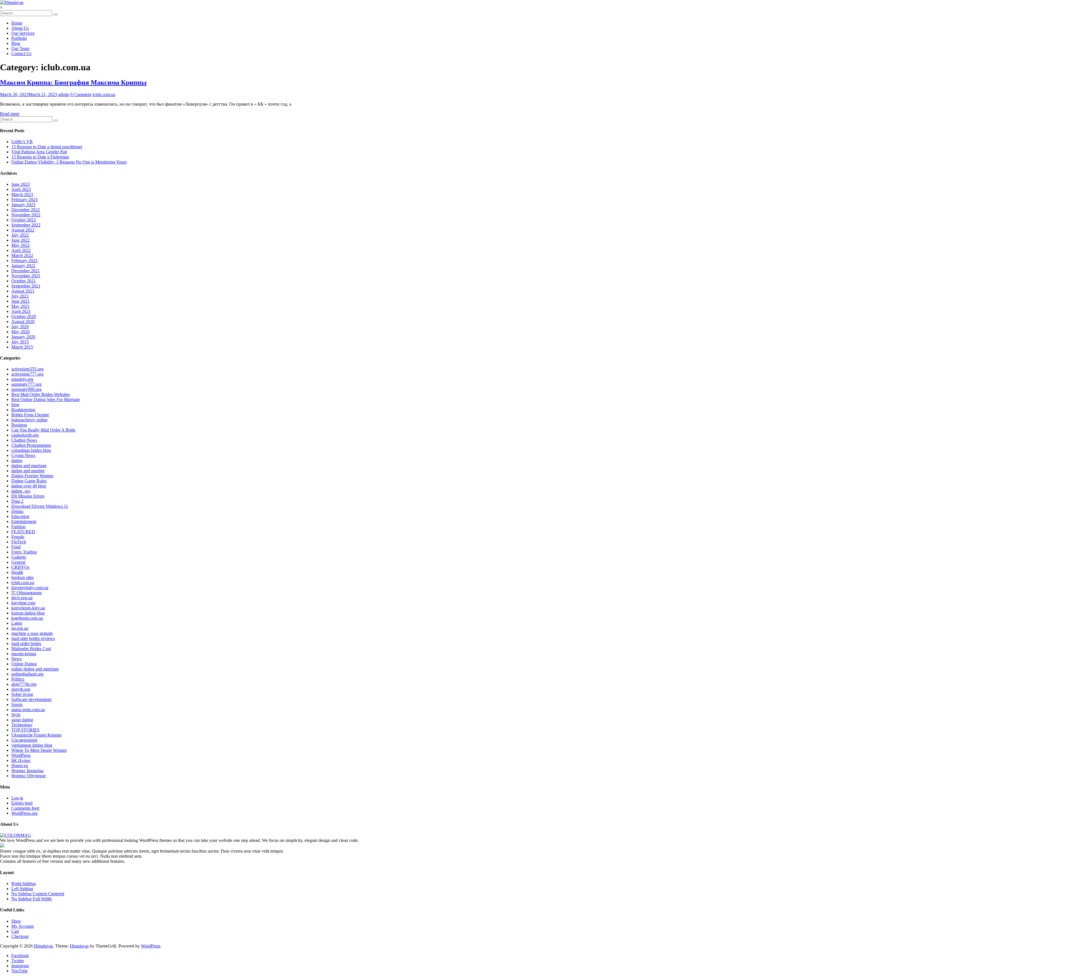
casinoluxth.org (25, 435)
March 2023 (22, 194)
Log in (17, 798)
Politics (17, 679)
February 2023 (24, 199)
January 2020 (23, 336)
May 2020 (20, 331)
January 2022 (23, 265)
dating (16, 460)
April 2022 (21, 250)
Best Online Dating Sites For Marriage (45, 399)
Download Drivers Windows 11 (39, 506)
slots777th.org (23, 684)
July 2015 (20, 341)
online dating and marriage (35, 668)
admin (63, 94)
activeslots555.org (27, 369)
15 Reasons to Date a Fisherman (40, 156)
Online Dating (24, 663)
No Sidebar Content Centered (37, 893)
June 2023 (20, 184)
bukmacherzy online (29, 419)
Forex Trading (24, 552)
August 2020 (22, 321)
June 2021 (20, 301)
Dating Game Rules (29, 480)
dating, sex (21, 491)
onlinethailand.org (27, 674)
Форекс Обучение (28, 775)
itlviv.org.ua (21, 597)
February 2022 (24, 260)
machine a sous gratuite (32, 633)
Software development (31, 699)
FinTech (18, 541)
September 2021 (25, 286)
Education (20, 516)
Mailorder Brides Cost (31, 648)
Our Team (20, 48)
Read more (9, 113)
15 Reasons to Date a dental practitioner (46, 146)
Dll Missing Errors (27, 496)
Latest (16, 623)
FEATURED (23, 531)
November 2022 (25, 214)
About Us (20, 28)
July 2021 (20, 296)
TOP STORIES (25, 729)
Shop (16, 921)
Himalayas (43, 946)
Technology (21, 724)
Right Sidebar (23, 883)
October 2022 (23, 219)
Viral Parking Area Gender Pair (39, 151)
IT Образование (26, 592)
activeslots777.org (27, 374)
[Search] (55, 14)
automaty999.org (26, 389)
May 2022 (20, 245)
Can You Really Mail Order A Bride (43, 430)
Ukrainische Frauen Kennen (36, 735)
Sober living (22, 694)
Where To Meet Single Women (39, 750)
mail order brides (26, 643)
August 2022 (22, 230)
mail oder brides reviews (33, 638)
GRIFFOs (20, 567)
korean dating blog (28, 613)
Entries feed (21, 803)
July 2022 (20, 235)
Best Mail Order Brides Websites (40, 394)
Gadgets (18, 557)
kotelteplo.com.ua (27, 618)
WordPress (21, 755)
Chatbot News (24, 440)
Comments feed (25, 808)
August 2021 (22, 291)
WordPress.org (24, 813)
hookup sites (22, 577)
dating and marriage (29, 465)
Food (16, 546)
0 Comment (80, 94)
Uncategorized (24, 740)
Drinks (17, 511)
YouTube (19, 970)
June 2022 (20, 240)
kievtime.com (23, 602)
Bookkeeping (23, 409)
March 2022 (22, 255)
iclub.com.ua (103, 94)
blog (15, 404)
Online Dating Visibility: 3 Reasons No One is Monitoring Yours (69, 162)
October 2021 (23, 280)
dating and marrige (28, 470)
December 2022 (25, 209)
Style (15, 714)
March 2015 (22, 347)
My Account (22, 926)
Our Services (22, 33)
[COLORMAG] (15, 835)
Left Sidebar (22, 888)
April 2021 (21, 311)
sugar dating (22, 719)
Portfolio (19, 38)
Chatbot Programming (31, 445)
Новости (19, 765)
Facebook (20, 955)
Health (17, 572)
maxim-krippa (23, 653)
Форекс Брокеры (27, 770)
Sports (17, 704)
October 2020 (23, 316)
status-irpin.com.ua (28, 709)
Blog (15, 43)
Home (16, 23)
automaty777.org (26, 384)
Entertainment (23, 521)
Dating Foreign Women (32, 475)
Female (17, 536)
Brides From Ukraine (30, 414)
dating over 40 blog (28, 485)
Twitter (17, 960)
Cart (15, 931)
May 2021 (20, 306)
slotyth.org (20, 689)
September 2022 (25, 225)
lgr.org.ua (19, 628)
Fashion (18, 526)
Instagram (20, 965)
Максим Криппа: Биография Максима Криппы (73, 82)
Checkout (20, 936)
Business (19, 424)
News (16, 658)
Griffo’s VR (22, 141)
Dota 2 (17, 501)
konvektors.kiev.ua (28, 607)
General (18, 562)
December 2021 (25, 270)
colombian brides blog (31, 450)
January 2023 (23, 204)
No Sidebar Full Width (31, 898)
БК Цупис (21, 760)
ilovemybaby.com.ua (29, 587)
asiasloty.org (22, 379)
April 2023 (21, 189)
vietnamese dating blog (31, 745)
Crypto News (23, 455)
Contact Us (21, 53)
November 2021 (25, 275)
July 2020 (20, 326)
